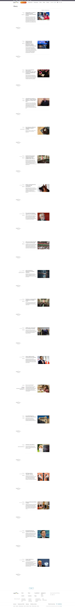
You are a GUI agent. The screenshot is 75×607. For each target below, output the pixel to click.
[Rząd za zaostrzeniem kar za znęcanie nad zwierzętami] (43, 188)
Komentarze (36, 2)
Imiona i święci (30, 601)
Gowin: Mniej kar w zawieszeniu (29, 560)
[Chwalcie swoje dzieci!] (43, 448)
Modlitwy (36, 601)
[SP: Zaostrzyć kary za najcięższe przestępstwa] (43, 534)
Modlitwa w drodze (21, 0)
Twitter (52, 594)
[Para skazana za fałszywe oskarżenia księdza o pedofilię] (43, 131)
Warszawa (52, 2)
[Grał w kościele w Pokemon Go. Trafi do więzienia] (43, 274)
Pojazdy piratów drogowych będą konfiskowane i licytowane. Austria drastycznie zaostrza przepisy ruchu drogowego (31, 43)
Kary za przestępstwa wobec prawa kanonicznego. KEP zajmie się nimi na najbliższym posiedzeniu (31, 71)
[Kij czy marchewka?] (43, 389)
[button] (57, 2)
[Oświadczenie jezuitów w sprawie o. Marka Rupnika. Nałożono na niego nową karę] (43, 102)
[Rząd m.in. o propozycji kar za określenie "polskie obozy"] (43, 303)
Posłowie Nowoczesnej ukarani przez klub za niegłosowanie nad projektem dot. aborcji (30, 157)
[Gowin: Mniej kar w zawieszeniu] (43, 563)
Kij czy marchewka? (30, 385)
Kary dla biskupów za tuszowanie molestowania (31, 416)
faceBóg (28, 0)
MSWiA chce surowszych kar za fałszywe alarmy (30, 328)
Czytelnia (29, 595)
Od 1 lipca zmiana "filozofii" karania (29, 474)
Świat (23, 13)
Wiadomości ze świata (21, 502)
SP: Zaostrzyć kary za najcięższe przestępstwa (30, 531)
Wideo (44, 2)
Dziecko (23, 385)
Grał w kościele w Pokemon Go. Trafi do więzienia (30, 271)
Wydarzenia (30, 2)
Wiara (40, 2)
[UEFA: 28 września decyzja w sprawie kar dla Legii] (43, 245)
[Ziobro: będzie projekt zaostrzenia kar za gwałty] (43, 360)
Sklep (30, 0)
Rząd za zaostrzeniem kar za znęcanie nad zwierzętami (31, 185)
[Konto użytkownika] (61, 2)
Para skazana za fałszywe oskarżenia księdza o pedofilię (31, 128)
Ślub (22, 601)
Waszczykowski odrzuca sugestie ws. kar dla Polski (31, 214)
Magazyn (17, 0)
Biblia (14, 0)
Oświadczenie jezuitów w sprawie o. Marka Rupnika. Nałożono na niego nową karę (31, 100)
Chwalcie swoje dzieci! (30, 444)
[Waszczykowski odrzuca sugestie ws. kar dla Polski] (43, 217)
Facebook (58, 0)
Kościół (23, 70)
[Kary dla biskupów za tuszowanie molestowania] (43, 419)
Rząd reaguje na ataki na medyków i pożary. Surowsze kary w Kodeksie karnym (31, 14)
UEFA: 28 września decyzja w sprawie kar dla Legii (31, 242)
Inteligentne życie (43, 594)
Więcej (47, 2)
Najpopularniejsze (47, 10)
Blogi (25, 0)
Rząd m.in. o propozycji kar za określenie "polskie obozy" (31, 300)
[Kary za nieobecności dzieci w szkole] (43, 505)
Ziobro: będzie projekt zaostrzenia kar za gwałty (31, 357)
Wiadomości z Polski (21, 156)
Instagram (61, 0)
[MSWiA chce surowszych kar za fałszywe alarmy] (43, 331)
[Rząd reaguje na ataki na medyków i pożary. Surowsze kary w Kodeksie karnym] (43, 16)
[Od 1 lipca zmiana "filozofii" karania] (43, 477)
